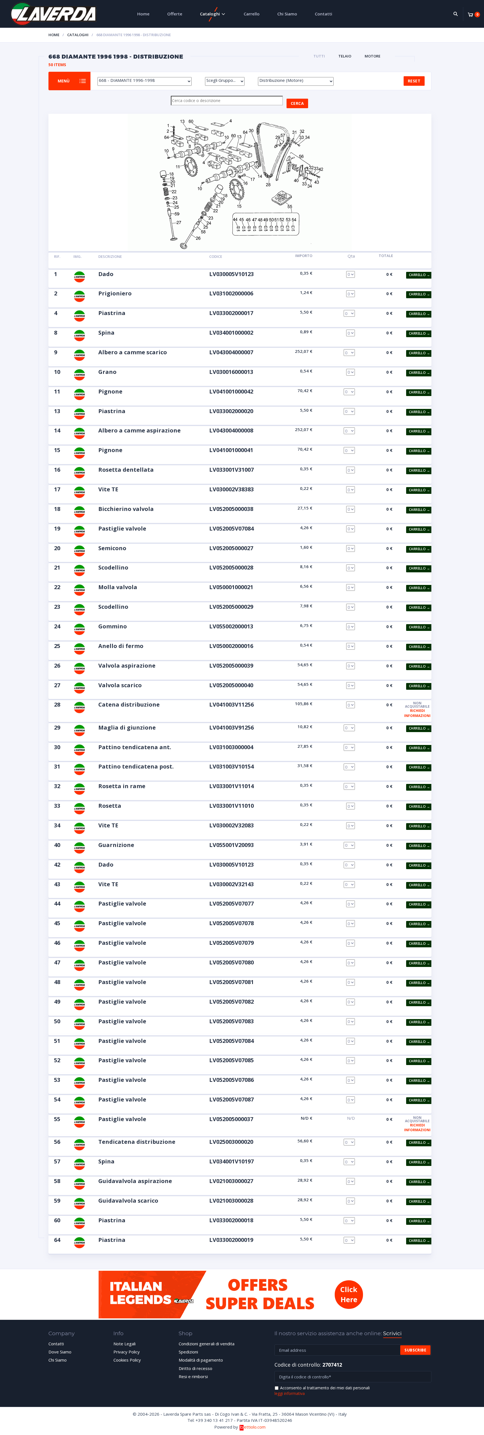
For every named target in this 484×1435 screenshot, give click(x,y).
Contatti (323, 14)
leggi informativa (289, 1393)
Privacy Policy (126, 1352)
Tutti (319, 56)
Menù (63, 80)
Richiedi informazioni (417, 713)
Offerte (174, 14)
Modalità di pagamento (201, 1360)
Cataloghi (210, 14)
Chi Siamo (287, 14)
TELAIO (344, 56)
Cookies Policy (127, 1360)
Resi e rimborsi (193, 1376)
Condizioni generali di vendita (206, 1343)
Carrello (252, 14)
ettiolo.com (254, 1427)
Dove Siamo (59, 1352)
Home (143, 14)
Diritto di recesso (195, 1368)
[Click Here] (242, 1317)
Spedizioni (188, 1352)
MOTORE (372, 56)
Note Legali (124, 1343)
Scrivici (392, 1333)
